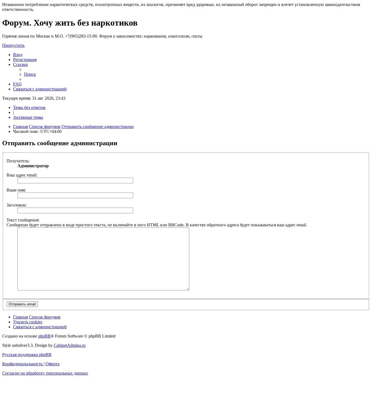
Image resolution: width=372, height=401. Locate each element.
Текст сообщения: (23, 220)
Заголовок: (17, 205)
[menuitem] (17, 54)
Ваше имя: (16, 190)
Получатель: (18, 161)
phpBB (44, 336)
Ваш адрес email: (22, 175)
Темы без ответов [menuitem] (29, 107)
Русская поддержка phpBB (26, 354)
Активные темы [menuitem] (28, 117)
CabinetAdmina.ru (70, 345)
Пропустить (13, 45)
